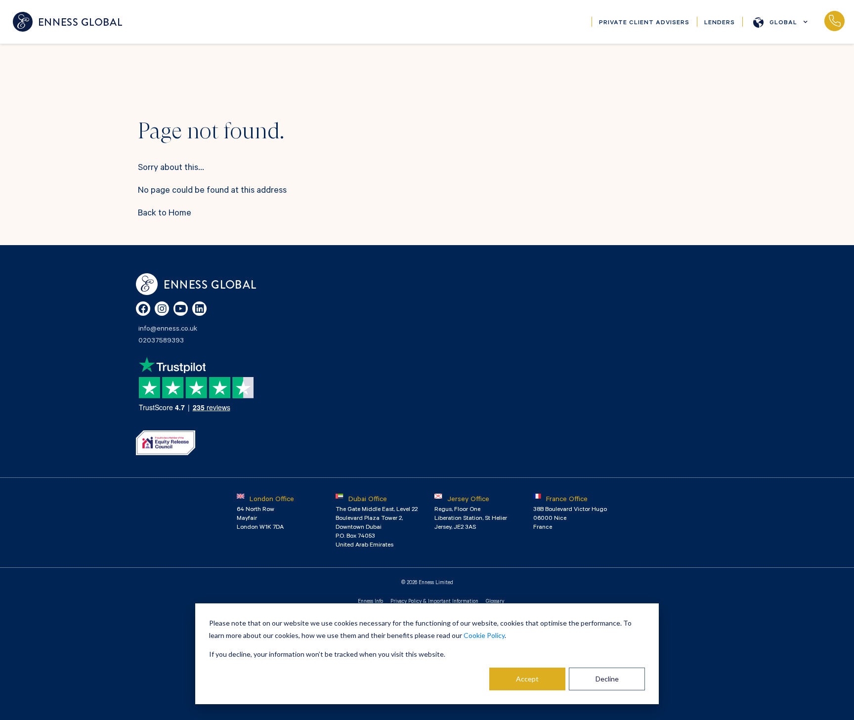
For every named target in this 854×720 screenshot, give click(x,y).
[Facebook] (143, 308)
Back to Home (164, 214)
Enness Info (370, 602)
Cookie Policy (484, 635)
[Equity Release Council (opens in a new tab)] (165, 442)
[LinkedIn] (199, 308)
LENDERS (719, 23)
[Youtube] (180, 308)
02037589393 (834, 21)
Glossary (495, 602)
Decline (607, 679)
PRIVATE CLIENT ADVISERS (644, 23)
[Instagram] (162, 308)
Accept (527, 679)
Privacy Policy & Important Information (434, 602)
